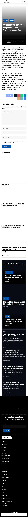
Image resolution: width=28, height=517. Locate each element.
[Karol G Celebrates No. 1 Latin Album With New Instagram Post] (14, 194)
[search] (18, 1)
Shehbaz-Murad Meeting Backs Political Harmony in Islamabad (13, 321)
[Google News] (12, 408)
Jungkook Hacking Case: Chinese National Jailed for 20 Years (14, 277)
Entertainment (9, 272)
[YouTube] (9, 408)
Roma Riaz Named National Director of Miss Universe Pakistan (13, 383)
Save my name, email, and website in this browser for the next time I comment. (14, 142)
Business (6, 20)
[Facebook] (3, 408)
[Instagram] (16, 408)
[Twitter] (6, 408)
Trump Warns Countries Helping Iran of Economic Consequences (13, 367)
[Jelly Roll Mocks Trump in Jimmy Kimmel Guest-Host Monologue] (14, 238)
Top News (11, 20)
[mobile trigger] (3, 1)
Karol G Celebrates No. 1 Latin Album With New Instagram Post (13, 205)
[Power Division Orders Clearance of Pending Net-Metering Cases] (14, 216)
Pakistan (7, 316)
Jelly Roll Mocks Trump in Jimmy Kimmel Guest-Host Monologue (14, 248)
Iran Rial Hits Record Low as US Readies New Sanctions (14, 303)
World (9, 363)
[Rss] (19, 408)
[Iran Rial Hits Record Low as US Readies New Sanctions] (14, 293)
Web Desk (10, 41)
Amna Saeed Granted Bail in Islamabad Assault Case (11, 351)
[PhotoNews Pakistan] (7, 1)
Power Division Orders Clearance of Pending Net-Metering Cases (13, 226)
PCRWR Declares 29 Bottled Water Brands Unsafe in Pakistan (14, 335)
